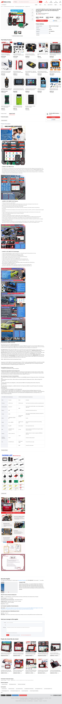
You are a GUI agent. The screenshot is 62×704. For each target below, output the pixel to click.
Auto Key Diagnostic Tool (5, 690)
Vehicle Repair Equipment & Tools (19, 6)
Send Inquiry (42, 20)
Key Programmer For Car (38, 688)
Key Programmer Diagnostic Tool (15, 690)
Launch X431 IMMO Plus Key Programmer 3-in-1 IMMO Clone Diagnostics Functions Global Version (6, 54)
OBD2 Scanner (8, 607)
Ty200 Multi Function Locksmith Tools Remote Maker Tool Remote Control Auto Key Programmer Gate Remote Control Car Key (6, 89)
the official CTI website (22, 580)
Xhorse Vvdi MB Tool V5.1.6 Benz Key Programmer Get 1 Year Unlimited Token (31, 72)
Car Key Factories (4, 688)
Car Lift (25, 607)
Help (45, 4)
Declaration (40, 700)
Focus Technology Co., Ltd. (24, 700)
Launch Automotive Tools (20, 607)
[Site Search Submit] (40, 2)
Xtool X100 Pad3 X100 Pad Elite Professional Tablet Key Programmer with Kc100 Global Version (43, 72)
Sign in (60, 2)
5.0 (50, 114)
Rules (60, 4)
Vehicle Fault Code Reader (21, 684)
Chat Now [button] (55, 20)
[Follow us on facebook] (54, 695)
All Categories (4, 4)
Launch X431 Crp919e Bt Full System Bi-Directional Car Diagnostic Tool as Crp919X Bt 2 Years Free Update (18, 654)
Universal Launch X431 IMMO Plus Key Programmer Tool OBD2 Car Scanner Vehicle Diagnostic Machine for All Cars (31, 671)
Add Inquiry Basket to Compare (18, 35)
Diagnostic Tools (13, 607)
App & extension (50, 4)
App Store (3, 695)
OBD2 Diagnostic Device (12, 684)
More (1, 692)
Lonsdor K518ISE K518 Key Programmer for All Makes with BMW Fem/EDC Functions (18, 54)
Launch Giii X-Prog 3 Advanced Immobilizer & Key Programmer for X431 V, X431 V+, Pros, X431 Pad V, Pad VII (30, 54)
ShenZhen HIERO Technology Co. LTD (43, 13)
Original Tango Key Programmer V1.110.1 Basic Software (5, 107)
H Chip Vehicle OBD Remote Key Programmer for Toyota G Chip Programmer (17, 107)
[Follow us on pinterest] (59, 695)
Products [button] (15, 1)
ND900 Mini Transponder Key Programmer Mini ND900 (42, 89)
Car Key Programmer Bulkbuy (34, 690)
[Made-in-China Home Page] (6, 2)
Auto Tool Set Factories (19, 688)
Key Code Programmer (25, 690)
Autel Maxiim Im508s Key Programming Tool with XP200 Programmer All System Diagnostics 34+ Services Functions (30, 89)
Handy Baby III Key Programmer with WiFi (43, 54)
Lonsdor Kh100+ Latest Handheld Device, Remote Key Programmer (6, 72)
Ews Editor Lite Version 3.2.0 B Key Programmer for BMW (30, 107)
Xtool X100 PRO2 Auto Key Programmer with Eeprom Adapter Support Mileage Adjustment (18, 72)
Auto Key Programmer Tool (48, 688)
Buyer (40, 4)
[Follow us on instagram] (56, 695)
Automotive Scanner (4, 684)
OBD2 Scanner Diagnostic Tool (35, 607)
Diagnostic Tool (27, 6)
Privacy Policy (45, 700)
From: (5, 622)
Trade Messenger (15, 695)
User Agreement (36, 700)
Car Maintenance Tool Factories (28, 688)
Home (2, 6)
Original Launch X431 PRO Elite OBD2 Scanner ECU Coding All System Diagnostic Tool (6, 654)
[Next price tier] (61, 17)
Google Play (9, 695)
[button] (51, 2)
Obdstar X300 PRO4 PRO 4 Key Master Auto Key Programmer (55, 54)
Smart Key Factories (11, 688)
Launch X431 (29, 607)
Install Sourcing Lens (23, 695)
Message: (4, 627)
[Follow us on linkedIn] (60, 695)
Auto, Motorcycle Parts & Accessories (9, 6)
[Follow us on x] (55, 695)
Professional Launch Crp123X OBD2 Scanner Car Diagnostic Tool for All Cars (43, 671)
